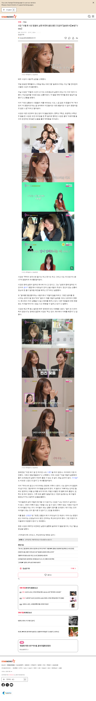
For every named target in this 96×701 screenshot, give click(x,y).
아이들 (74, 478)
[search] (89, 16)
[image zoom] (72, 70)
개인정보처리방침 (11, 665)
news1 (30, 668)
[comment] (69, 38)
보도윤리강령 (55, 665)
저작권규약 (33, 665)
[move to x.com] (7, 685)
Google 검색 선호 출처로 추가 (27, 37)
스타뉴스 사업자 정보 (6, 671)
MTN (20, 668)
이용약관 (39, 665)
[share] (73, 38)
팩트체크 (49, 665)
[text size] (77, 38)
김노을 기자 (21, 34)
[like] (65, 38)
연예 (19, 22)
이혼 (49, 472)
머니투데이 (15, 668)
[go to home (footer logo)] (9, 661)
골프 (25, 287)
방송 (24, 22)
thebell (44, 668)
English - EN (10, 10)
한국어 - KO (10, 679)
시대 (39, 668)
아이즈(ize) (54, 668)
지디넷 (35, 668)
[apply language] (13, 9)
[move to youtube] (11, 685)
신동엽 (28, 515)
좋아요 (49, 575)
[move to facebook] (3, 685)
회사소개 (3, 665)
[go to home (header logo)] (9, 16)
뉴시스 (25, 668)
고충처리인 (27, 665)
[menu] (93, 16)
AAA (49, 668)
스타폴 (60, 668)
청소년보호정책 (19, 665)
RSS (44, 665)
